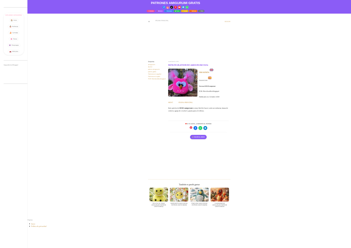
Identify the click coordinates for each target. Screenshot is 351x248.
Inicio (33, 224)
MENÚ (170, 102)
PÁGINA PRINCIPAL (186, 102)
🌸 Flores (177, 11)
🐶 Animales (151, 11)
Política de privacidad (38, 226)
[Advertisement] (189, 43)
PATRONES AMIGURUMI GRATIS (175, 3)
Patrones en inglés (154, 76)
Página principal (162, 20)
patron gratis (152, 72)
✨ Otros (201, 11)
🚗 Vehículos (193, 11)
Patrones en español (154, 74)
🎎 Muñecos (159, 11)
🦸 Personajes (168, 11)
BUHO (150, 67)
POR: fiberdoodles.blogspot (157, 79)
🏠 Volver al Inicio (198, 137)
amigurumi (151, 64)
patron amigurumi (154, 69)
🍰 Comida (184, 11)
